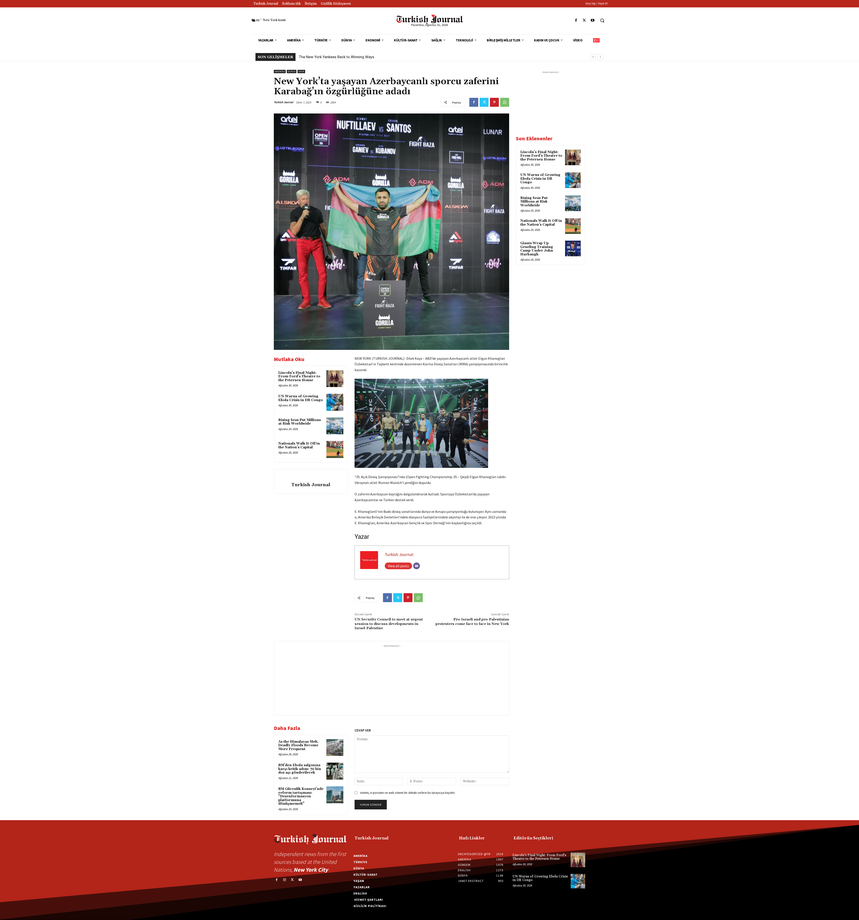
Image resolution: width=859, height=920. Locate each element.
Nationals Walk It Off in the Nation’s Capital (299, 445)
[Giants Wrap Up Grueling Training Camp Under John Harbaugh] (573, 248)
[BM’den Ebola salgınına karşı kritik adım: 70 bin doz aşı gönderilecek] (334, 771)
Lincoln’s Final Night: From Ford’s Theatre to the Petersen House (299, 376)
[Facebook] (576, 20)
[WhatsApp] (504, 102)
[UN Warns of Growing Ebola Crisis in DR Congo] (334, 402)
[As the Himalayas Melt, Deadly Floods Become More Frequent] (334, 747)
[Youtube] (593, 20)
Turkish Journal (283, 102)
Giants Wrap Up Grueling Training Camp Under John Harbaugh (536, 249)
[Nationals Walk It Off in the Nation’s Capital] (334, 449)
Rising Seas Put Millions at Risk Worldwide (299, 422)
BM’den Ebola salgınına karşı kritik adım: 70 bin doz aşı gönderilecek (299, 769)
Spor (301, 71)
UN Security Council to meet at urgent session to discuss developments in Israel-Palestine (389, 623)
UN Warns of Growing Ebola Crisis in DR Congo (300, 398)
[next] (600, 57)
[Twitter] (584, 20)
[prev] (593, 57)
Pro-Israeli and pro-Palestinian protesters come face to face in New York (472, 621)
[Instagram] (284, 880)
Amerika (280, 71)
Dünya (292, 71)
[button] (602, 20)
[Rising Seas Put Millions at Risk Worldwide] (334, 425)
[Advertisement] (391, 679)
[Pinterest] (494, 102)
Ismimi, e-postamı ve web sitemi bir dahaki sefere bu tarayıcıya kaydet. (407, 793)
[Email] (416, 566)
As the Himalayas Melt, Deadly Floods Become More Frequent (298, 745)
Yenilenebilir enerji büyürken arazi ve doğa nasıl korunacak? (348, 57)
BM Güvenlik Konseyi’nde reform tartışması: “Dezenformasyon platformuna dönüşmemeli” (300, 796)
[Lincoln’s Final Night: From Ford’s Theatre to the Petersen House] (334, 378)
